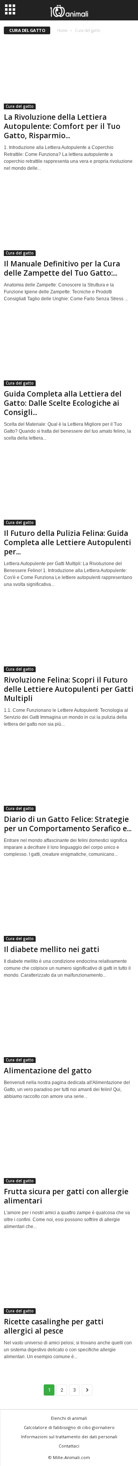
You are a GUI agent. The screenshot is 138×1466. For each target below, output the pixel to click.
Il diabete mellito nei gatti (51, 949)
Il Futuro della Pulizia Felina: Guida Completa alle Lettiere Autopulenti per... (67, 542)
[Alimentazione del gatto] (69, 1028)
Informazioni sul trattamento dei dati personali (69, 1436)
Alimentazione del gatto (48, 1071)
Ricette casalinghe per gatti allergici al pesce (54, 1326)
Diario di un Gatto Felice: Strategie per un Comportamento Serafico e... (67, 823)
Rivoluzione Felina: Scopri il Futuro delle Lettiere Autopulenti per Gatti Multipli (68, 689)
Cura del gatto (20, 106)
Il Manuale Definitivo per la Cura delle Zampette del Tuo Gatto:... (62, 268)
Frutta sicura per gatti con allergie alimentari (66, 1196)
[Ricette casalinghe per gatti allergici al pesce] (69, 1279)
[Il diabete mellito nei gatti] (69, 907)
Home (62, 30)
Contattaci (69, 1446)
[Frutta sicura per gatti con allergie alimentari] (69, 1149)
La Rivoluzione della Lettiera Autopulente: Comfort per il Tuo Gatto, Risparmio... (62, 126)
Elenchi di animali (69, 1418)
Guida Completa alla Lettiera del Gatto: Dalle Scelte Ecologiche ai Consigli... (63, 403)
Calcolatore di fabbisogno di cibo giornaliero (69, 1427)
